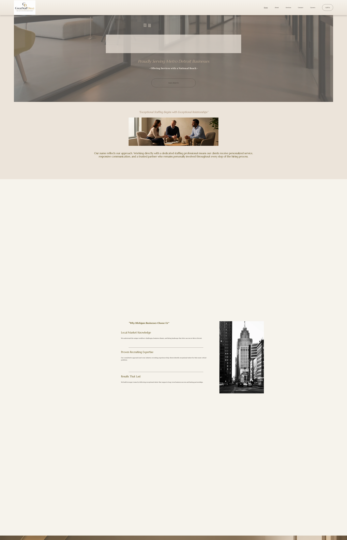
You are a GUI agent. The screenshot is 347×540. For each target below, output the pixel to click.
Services (288, 7)
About (277, 7)
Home (266, 7)
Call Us (327, 7)
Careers (312, 7)
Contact (300, 7)
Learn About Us (173, 83)
